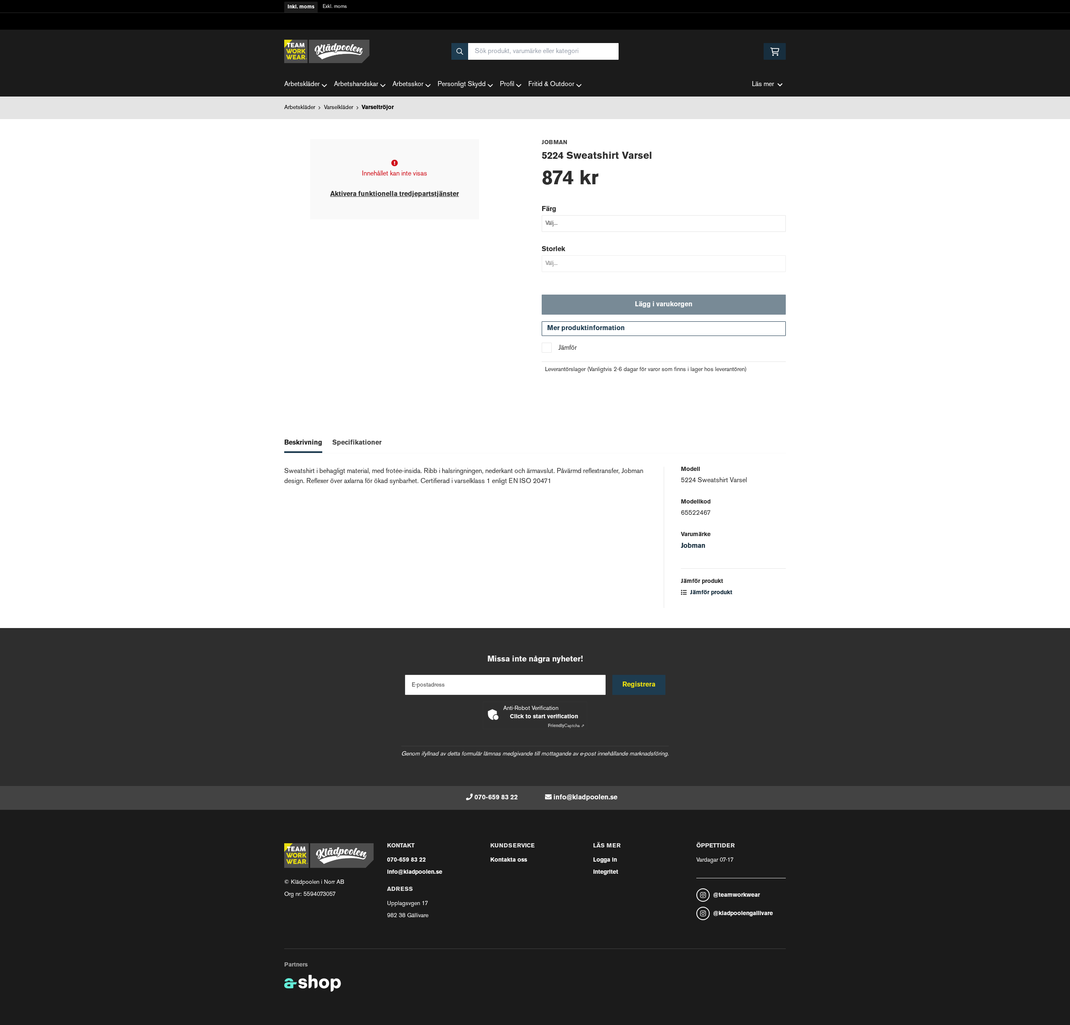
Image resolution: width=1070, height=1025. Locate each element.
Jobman (693, 546)
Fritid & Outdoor (551, 84)
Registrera (638, 685)
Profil (507, 84)
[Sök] (459, 51)
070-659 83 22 (496, 798)
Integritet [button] (605, 872)
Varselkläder (338, 107)
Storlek (553, 249)
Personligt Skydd (462, 84)
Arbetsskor (407, 84)
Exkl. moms (335, 7)
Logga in (605, 860)
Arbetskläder (302, 84)
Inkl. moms (301, 7)
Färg (549, 209)
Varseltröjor (378, 107)
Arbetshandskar (356, 84)
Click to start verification (544, 717)
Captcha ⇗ (566, 726)
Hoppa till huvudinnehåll (531, 11)
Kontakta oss (508, 860)
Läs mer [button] (763, 84)
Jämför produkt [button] (710, 592)
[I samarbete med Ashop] (312, 983)
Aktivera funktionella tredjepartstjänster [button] (394, 194)
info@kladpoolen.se (585, 798)
